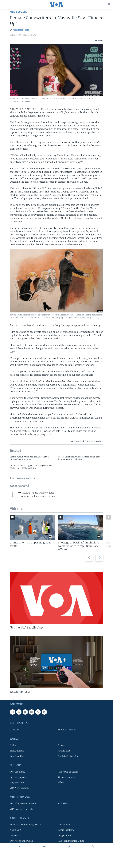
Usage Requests (66, 835)
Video (14, 509)
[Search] (93, 846)
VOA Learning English (21, 809)
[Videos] (44, 846)
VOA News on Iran (19, 788)
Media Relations (66, 830)
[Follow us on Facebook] (12, 712)
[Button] (99, 40)
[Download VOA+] (56, 662)
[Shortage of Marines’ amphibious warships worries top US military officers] (80, 527)
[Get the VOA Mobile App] (56, 598)
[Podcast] (44, 712)
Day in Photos (17, 782)
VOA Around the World (21, 841)
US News (14, 730)
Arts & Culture (18, 12)
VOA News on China (68, 771)
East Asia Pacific (18, 756)
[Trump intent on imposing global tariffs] (32, 527)
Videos (61, 782)
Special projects (18, 777)
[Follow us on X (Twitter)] (18, 712)
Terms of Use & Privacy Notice (25, 824)
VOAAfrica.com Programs (23, 803)
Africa (13, 745)
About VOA (15, 830)
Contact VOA (64, 824)
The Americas (17, 750)
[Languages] (68, 846)
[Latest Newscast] (20, 846)
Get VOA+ (15, 835)
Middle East (64, 750)
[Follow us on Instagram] (31, 712)
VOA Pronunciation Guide (71, 841)
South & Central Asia (68, 756)
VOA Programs (17, 771)
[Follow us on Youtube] (25, 712)
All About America (67, 730)
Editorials (63, 803)
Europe (61, 745)
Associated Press (21, 30)
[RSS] (38, 712)
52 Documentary (66, 777)
